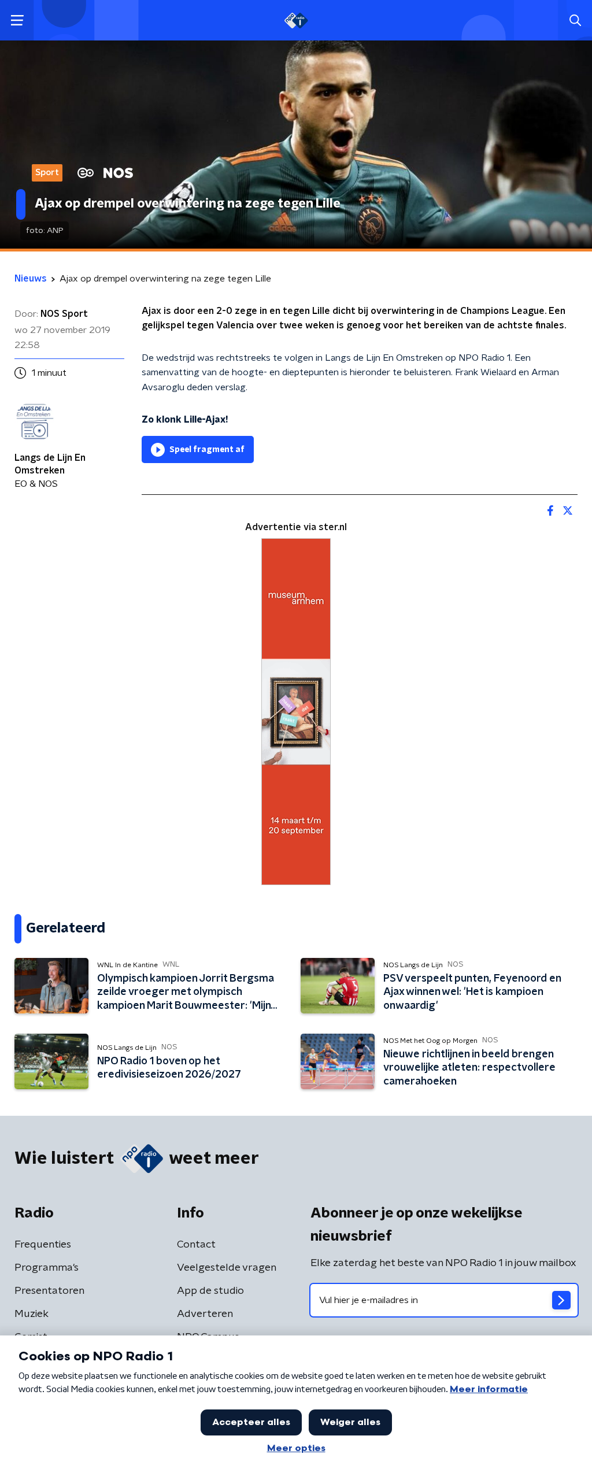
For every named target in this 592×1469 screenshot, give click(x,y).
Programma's (46, 1268)
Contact (196, 1244)
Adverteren (205, 1314)
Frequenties (42, 1244)
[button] (17, 20)
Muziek (31, 1314)
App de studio (210, 1291)
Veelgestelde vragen (226, 1268)
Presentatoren (49, 1291)
